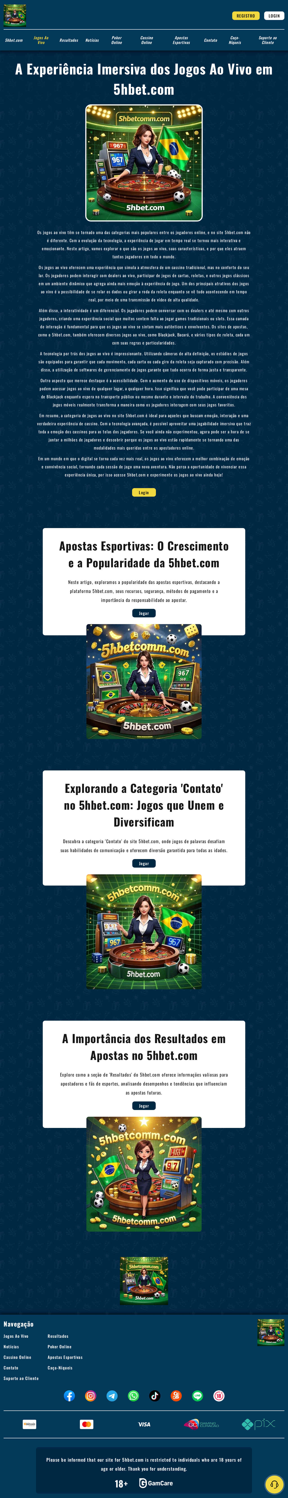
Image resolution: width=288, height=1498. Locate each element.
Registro (246, 16)
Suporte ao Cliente (268, 40)
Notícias (92, 40)
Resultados (68, 40)
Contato (210, 40)
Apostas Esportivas (181, 40)
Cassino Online (146, 40)
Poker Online (116, 40)
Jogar (144, 613)
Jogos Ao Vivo (41, 40)
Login (274, 16)
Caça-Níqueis (235, 40)
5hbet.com (13, 40)
